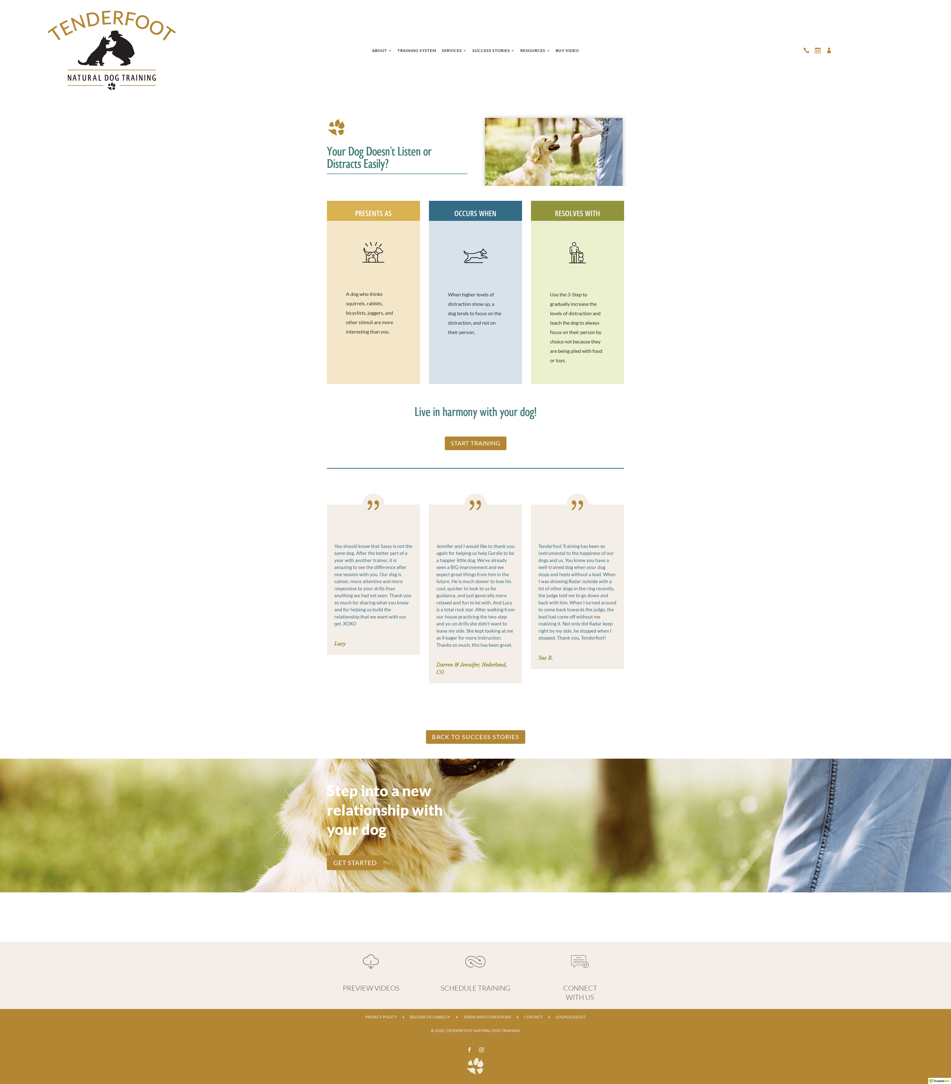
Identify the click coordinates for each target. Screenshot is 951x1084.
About (379, 51)
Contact (533, 1017)
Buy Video (567, 51)
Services (452, 51)
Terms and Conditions (487, 1017)
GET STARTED (355, 863)
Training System (416, 51)
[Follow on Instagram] (481, 1050)
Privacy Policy (381, 1017)
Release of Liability (430, 1017)
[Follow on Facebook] (470, 1050)
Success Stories (491, 51)
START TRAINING (476, 443)
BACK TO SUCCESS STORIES (475, 736)
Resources (532, 51)
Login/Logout (571, 1017)
